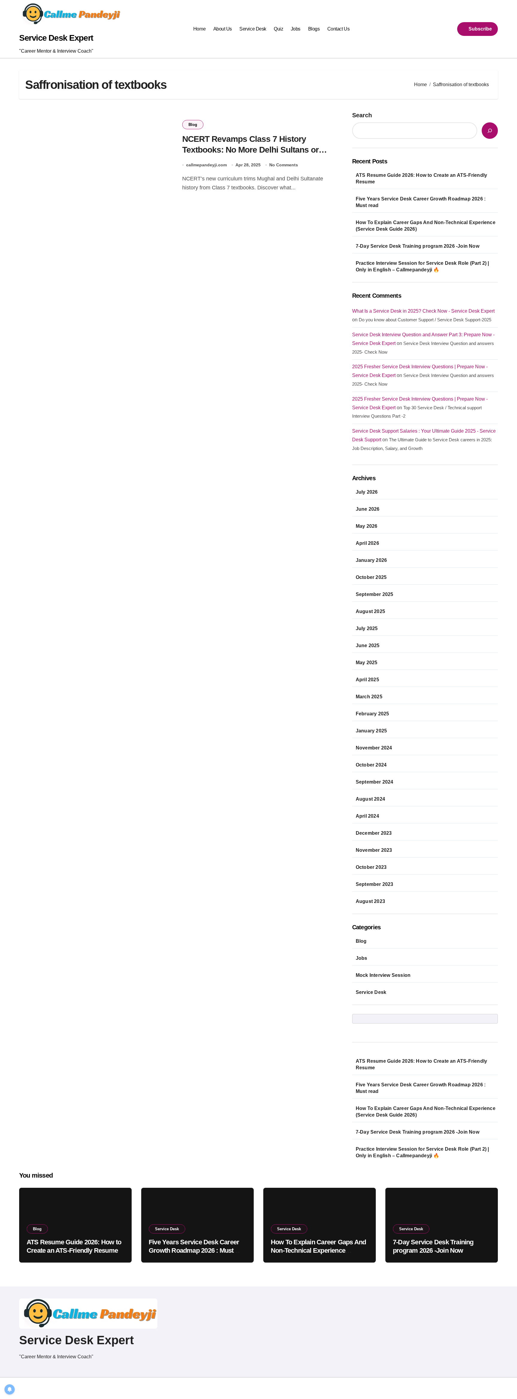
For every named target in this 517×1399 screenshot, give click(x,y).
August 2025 (370, 611)
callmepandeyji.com (206, 164)
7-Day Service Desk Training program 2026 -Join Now (417, 246)
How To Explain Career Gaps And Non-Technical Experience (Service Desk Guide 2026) (425, 226)
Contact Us (338, 28)
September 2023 (374, 884)
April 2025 (367, 679)
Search (362, 115)
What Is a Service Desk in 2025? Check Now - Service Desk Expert (423, 311)
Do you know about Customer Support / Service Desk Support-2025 (425, 319)
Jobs (295, 28)
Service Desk (252, 28)
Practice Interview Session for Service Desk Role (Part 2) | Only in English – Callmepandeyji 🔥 (422, 266)
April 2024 (367, 816)
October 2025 (371, 577)
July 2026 (367, 492)
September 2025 (374, 594)
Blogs (314, 28)
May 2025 (367, 662)
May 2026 (367, 526)
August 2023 (370, 901)
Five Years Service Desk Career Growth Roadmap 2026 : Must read (421, 202)
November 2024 (374, 747)
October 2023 (371, 867)
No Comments (283, 164)
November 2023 (374, 850)
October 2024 (371, 764)
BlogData (96, 1388)
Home (199, 28)
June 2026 (368, 509)
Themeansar (127, 1388)
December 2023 (374, 833)
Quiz (278, 28)
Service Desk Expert (56, 37)
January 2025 (371, 730)
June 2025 (368, 645)
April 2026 (367, 543)
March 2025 (369, 696)
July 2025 (367, 628)
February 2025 (372, 713)
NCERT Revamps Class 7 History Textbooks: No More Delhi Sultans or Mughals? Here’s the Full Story (250, 149)
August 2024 (370, 799)
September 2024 (374, 781)
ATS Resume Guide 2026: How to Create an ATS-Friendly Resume (421, 178)
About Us (222, 28)
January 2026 (371, 560)
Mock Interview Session (383, 975)
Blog (192, 124)
